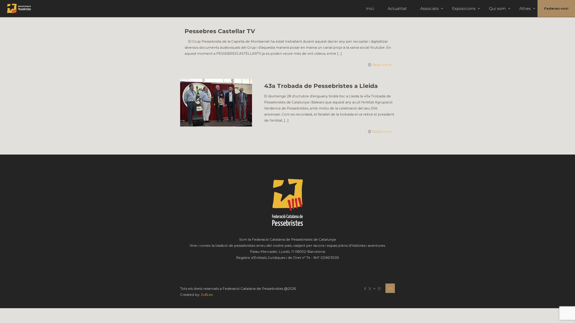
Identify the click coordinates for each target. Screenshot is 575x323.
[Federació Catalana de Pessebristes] (18, 8)
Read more (381, 65)
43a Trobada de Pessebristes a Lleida (321, 85)
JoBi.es (207, 294)
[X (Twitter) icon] (370, 288)
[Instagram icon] (379, 288)
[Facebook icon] (365, 288)
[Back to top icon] (390, 288)
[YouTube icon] (374, 288)
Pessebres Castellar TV (220, 31)
